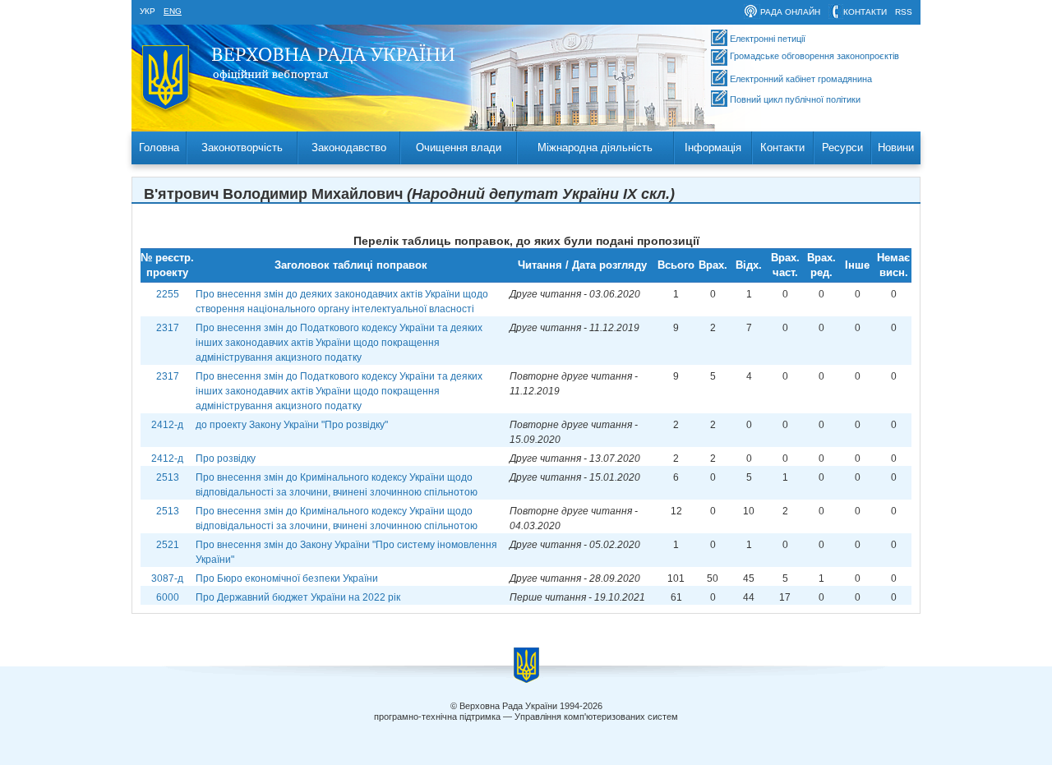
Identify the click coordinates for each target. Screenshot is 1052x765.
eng (173, 11)
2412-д (167, 425)
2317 (167, 328)
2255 (167, 294)
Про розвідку (226, 458)
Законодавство (348, 147)
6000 (167, 597)
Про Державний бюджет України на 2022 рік (298, 597)
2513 (167, 477)
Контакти (782, 147)
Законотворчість (242, 147)
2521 (167, 545)
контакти (865, 11)
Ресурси (842, 147)
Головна (159, 147)
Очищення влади (458, 147)
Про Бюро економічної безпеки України (287, 578)
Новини (896, 147)
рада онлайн (790, 11)
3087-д (167, 578)
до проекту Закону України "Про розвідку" (292, 425)
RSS (903, 11)
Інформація (713, 147)
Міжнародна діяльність (595, 147)
